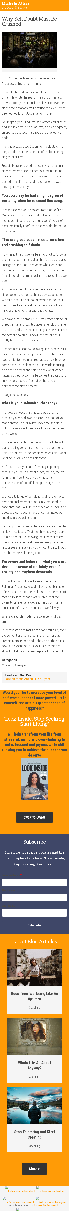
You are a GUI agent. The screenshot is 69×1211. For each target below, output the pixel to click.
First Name (9, 890)
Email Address (12, 875)
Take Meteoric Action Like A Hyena (28, 679)
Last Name (8, 905)
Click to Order (34, 817)
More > (34, 1169)
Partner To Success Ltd (47, 1205)
